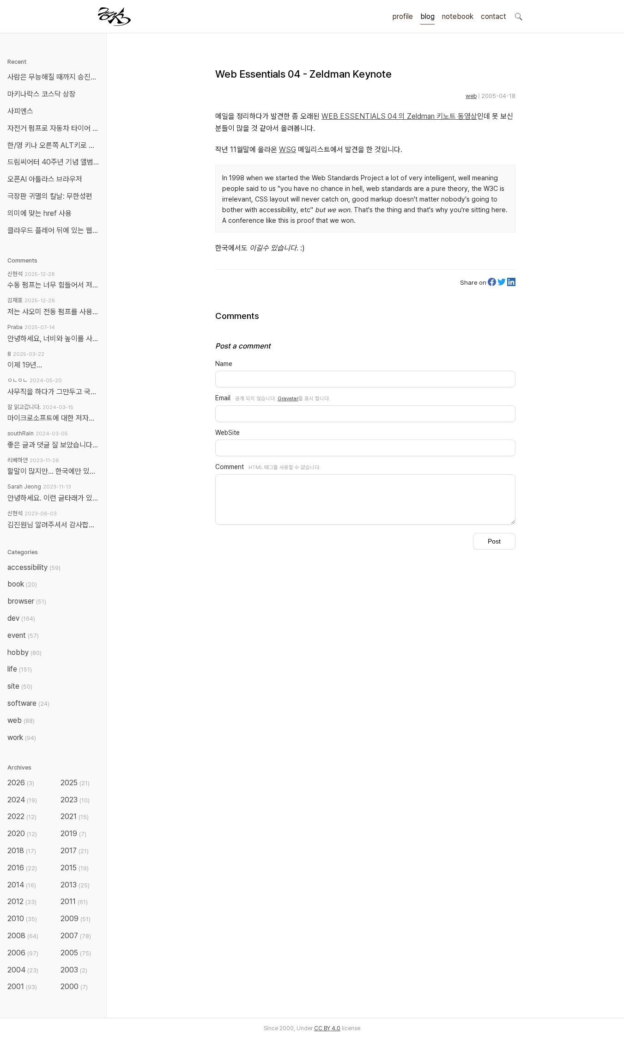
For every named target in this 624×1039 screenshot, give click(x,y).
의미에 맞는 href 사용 (39, 213)
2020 (22, 833)
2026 (20, 782)
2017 (75, 850)
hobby (24, 652)
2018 (21, 850)
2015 (75, 867)
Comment (229, 467)
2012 (21, 901)
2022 (21, 816)
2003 (74, 970)
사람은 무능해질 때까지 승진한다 (55, 77)
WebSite (227, 432)
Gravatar (288, 398)
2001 (22, 986)
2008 (22, 935)
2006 (22, 952)
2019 (73, 833)
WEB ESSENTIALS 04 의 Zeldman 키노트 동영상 (399, 116)
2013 (75, 884)
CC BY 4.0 (327, 1028)
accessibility (34, 567)
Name (223, 363)
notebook (457, 16)
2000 (74, 986)
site (19, 686)
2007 (76, 935)
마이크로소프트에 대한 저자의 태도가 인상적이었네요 (53, 418)
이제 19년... (24, 365)
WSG (287, 149)
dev (21, 618)
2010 (22, 918)
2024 (22, 799)
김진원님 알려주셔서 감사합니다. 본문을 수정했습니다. (53, 524)
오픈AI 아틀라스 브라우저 (44, 179)
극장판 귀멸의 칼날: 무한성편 (49, 196)
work (21, 737)
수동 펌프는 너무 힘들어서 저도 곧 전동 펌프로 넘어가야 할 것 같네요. (53, 285)
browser (26, 601)
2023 (75, 799)
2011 (74, 901)
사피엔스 (20, 111)
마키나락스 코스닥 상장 (41, 94)
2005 (76, 952)
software (28, 703)
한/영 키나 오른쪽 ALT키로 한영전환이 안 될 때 (55, 145)
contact (493, 16)
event (23, 635)
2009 (76, 918)
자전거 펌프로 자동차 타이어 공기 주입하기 (55, 128)
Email (222, 398)
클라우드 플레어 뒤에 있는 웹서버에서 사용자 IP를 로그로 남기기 (55, 230)
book (22, 584)
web (471, 95)
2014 (21, 884)
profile (403, 16)
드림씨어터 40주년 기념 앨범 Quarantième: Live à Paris (55, 162)
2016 (22, 867)
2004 (22, 970)
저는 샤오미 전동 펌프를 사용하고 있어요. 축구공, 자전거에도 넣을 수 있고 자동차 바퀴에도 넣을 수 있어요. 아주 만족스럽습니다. (53, 311)
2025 (75, 782)
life (19, 669)
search (518, 16)
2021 (75, 816)
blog (427, 16)
